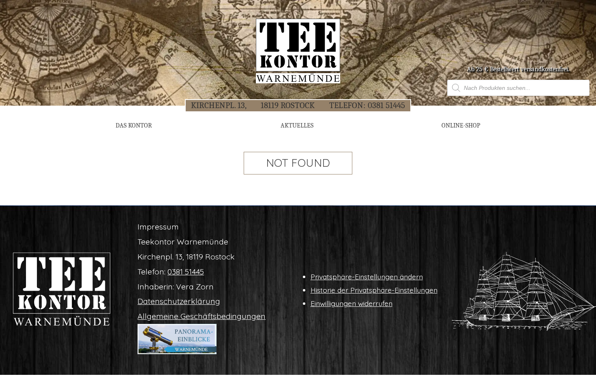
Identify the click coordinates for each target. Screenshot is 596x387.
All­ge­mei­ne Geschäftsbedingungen (201, 316)
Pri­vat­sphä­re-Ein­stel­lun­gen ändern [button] (367, 276)
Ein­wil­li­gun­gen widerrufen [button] (351, 303)
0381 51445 (386, 105)
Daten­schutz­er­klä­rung (178, 301)
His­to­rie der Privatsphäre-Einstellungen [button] (374, 289)
